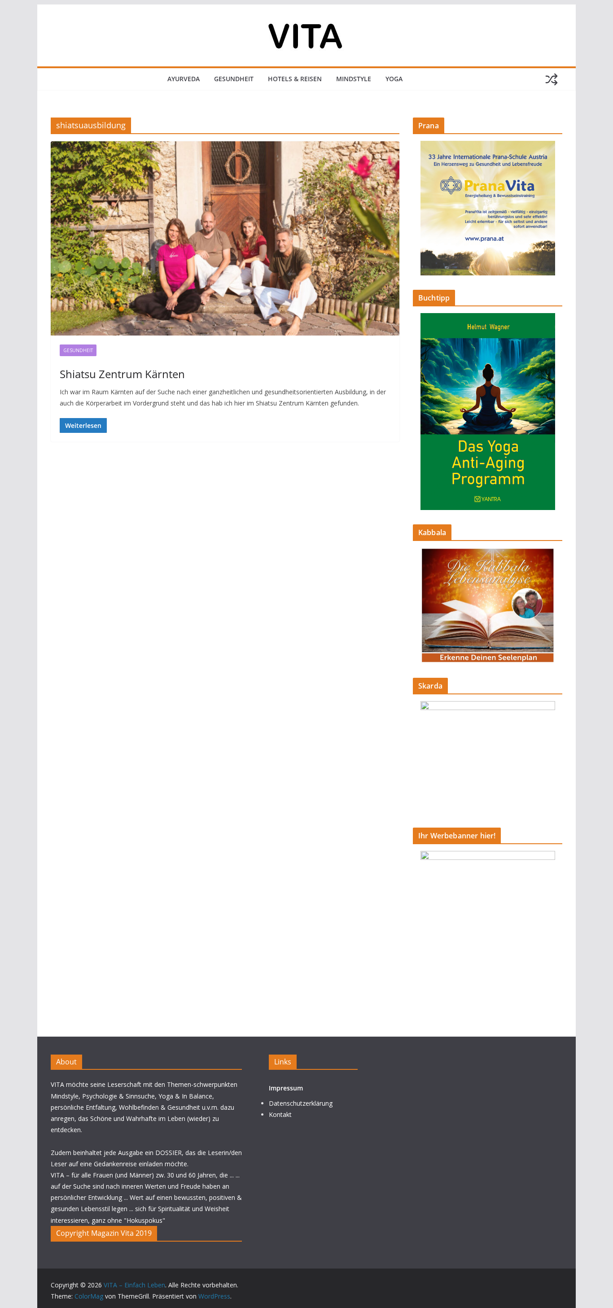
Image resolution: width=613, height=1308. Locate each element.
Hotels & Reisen (295, 78)
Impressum (286, 1088)
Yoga (394, 78)
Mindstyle (353, 78)
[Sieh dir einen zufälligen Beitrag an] (551, 79)
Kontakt (280, 1114)
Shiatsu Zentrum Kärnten (122, 373)
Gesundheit (234, 78)
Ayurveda (183, 78)
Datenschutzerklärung (301, 1103)
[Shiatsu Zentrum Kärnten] (225, 238)
